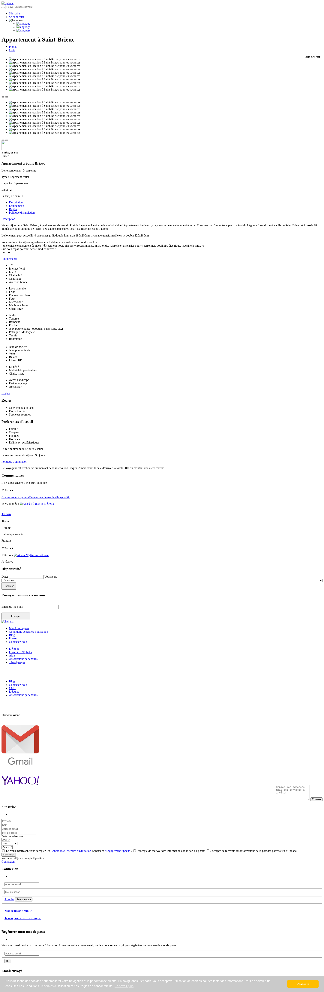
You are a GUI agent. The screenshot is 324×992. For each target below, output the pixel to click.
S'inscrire (14, 13)
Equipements (16, 205)
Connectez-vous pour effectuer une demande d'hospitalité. (36, 497)
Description (16, 202)
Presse (12, 638)
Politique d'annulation (22, 212)
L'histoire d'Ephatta (20, 652)
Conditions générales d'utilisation (28, 631)
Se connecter (16, 16)
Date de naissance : (13, 836)
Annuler (9, 899)
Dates (5, 576)
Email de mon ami (13, 606)
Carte (12, 50)
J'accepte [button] (303, 983)
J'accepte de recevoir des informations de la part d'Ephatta (171, 850)
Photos (13, 46)
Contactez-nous (18, 641)
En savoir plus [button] (124, 986)
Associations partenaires (23, 658)
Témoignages (17, 662)
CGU (12, 688)
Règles (13, 209)
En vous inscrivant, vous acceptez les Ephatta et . (69, 850)
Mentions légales (19, 628)
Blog (12, 635)
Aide (12, 655)
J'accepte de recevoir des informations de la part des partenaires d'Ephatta (253, 850)
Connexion (8, 861)
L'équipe (14, 648)
